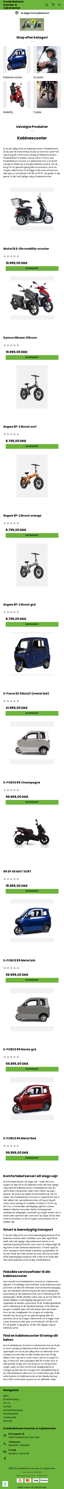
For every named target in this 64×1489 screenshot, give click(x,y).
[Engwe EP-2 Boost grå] (32, 571)
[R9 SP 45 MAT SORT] (32, 838)
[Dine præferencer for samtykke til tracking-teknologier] (5, 1484)
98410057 (13, 1445)
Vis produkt (32, 268)
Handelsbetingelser (13, 1410)
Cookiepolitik (9, 1417)
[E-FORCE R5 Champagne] (32, 749)
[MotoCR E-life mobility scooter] (32, 215)
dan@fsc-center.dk (18, 1453)
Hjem (6, 1395)
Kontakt (7, 1406)
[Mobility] (17, 94)
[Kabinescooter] (17, 59)
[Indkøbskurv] (52, 5)
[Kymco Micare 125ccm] (32, 304)
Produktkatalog (11, 1399)
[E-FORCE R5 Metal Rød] (32, 1105)
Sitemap (7, 1420)
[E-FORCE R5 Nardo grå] (32, 1016)
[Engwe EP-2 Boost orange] (32, 482)
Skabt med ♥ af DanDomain (32, 1487)
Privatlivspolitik (10, 1413)
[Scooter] (47, 59)
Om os (6, 1403)
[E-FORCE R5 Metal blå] (32, 927)
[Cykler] (47, 94)
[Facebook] (4, 1459)
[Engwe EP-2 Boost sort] (32, 393)
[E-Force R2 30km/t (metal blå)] (32, 660)
